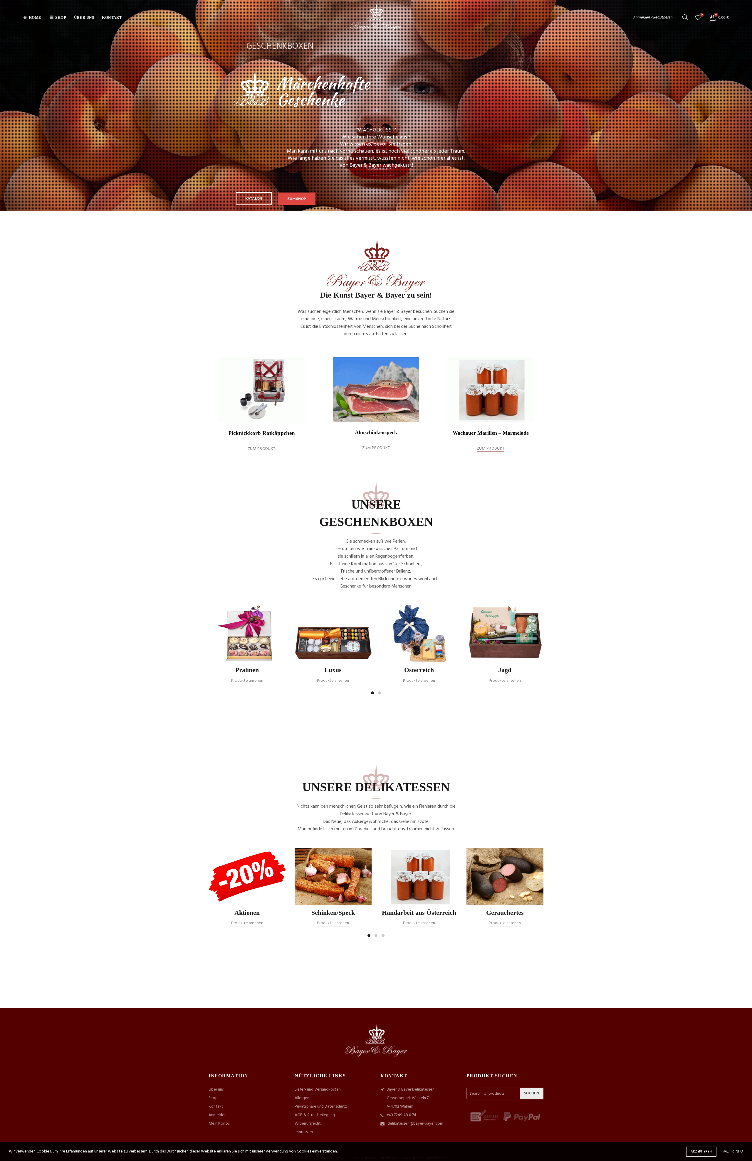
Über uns (84, 17)
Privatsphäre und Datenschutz (321, 1106)
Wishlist (702, 15)
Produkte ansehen (247, 680)
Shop (60, 17)
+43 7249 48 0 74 (401, 1115)
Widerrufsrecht (308, 1123)
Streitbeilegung (321, 1115)
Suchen (531, 1093)
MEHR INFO (733, 1151)
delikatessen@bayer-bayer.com (415, 1123)
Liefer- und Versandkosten (318, 1089)
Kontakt (112, 17)
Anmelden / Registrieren (652, 17)
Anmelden (217, 1115)
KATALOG (253, 198)
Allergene (303, 1098)
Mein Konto (219, 1123)
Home (35, 17)
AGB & (301, 1115)
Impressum (304, 1132)
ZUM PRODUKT (261, 449)
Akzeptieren (701, 1152)
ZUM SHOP (296, 198)
